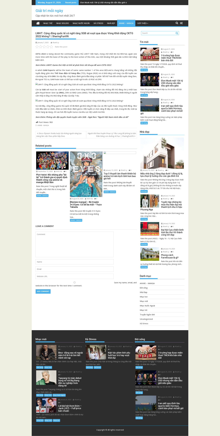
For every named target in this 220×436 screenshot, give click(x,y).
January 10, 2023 (66, 372)
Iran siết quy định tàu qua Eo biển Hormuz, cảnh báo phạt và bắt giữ (111, 2)
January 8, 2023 (65, 400)
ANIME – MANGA (126, 23)
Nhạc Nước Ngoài (81, 23)
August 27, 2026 (169, 49)
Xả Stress (98, 23)
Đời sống (144, 70)
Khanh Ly (56, 42)
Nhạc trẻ (47, 23)
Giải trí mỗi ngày (49, 10)
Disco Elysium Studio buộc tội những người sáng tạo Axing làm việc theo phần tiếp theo (59, 134)
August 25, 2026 (169, 74)
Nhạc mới (144, 301)
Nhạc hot (144, 296)
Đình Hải (59, 171)
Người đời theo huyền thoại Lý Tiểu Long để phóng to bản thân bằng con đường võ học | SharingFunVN (112, 134)
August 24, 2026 (169, 100)
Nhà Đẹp (111, 23)
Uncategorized (146, 319)
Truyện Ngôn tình (147, 314)
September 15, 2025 (45, 171)
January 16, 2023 (116, 346)
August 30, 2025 (77, 199)
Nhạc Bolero (62, 23)
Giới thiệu (142, 23)
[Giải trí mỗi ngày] (38, 23)
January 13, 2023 (66, 346)
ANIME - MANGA (43, 125)
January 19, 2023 (111, 170)
